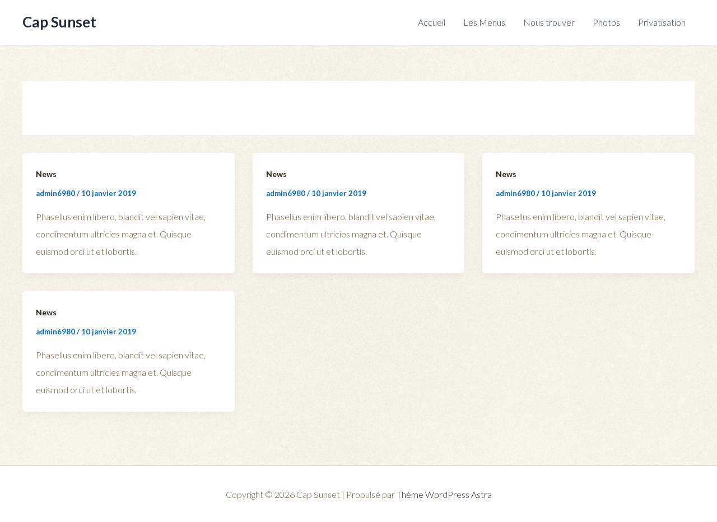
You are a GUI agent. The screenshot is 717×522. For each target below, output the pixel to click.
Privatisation (662, 22)
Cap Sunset (59, 22)
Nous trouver (549, 22)
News (46, 174)
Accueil (431, 22)
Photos (606, 22)
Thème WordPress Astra (444, 494)
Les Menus (484, 22)
